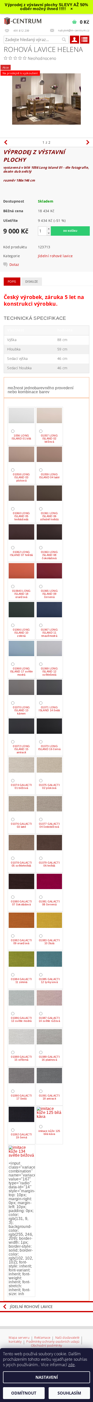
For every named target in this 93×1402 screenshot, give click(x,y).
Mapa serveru (19, 1338)
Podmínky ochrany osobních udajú (52, 1342)
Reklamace (42, 1338)
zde (71, 1364)
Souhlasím (69, 1393)
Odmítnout (23, 1393)
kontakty (15, 1342)
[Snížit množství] (48, 233)
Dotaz (14, 264)
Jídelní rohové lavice (55, 255)
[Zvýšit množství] (48, 228)
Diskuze (31, 281)
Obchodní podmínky (46, 1345)
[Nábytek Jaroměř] (23, 20)
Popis (12, 281)
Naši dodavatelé (67, 1338)
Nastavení (46, 1377)
